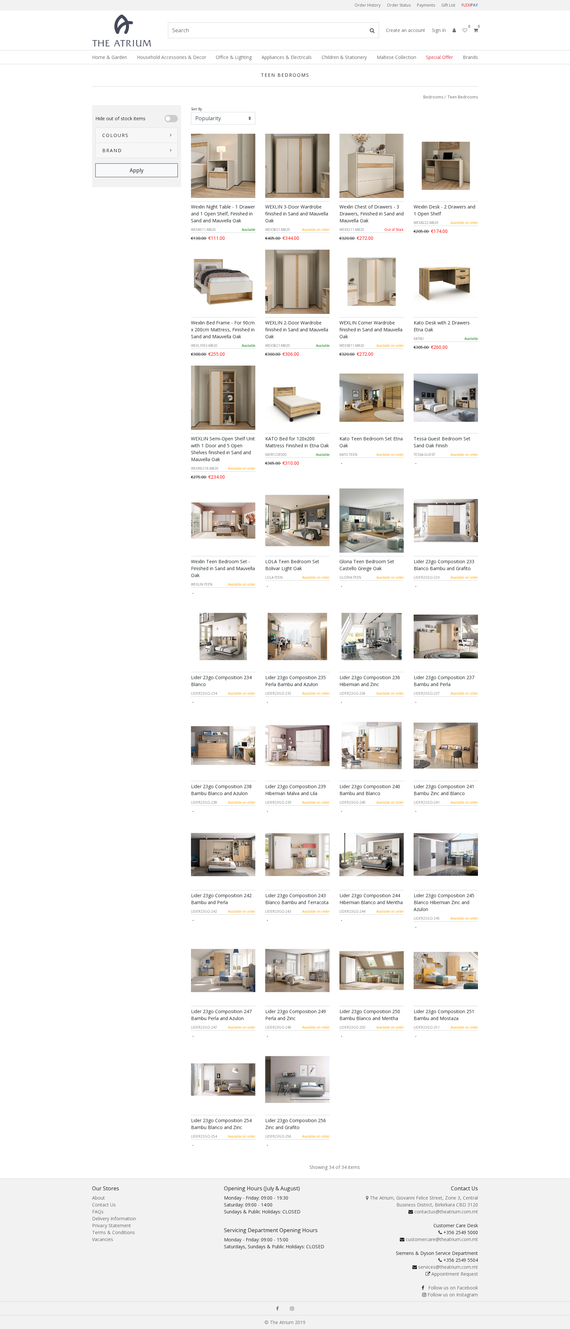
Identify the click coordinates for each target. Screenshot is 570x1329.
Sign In (439, 30)
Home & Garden (109, 57)
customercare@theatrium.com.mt (442, 1239)
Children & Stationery (344, 57)
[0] (473, 30)
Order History (368, 5)
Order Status (399, 5)
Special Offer (439, 57)
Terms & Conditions (113, 1232)
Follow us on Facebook (453, 1288)
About (98, 1198)
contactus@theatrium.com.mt (446, 1211)
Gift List (448, 5)
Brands (470, 57)
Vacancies (102, 1239)
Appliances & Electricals (287, 57)
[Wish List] (462, 30)
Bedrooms (433, 97)
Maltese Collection (396, 57)
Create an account (405, 30)
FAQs (98, 1211)
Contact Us (104, 1205)
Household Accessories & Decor (171, 57)
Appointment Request (454, 1274)
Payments (426, 5)
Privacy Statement (111, 1225)
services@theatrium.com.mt (448, 1267)
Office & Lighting (234, 57)
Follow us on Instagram (453, 1294)
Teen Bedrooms (463, 97)
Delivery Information (114, 1218)
